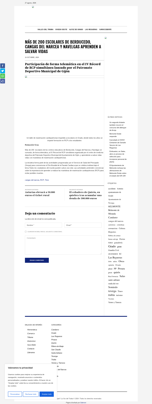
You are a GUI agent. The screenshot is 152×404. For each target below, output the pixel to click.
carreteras (111, 224)
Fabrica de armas (114, 235)
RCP (42, 180)
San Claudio (56, 350)
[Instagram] (111, 3)
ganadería (118, 242)
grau (119, 246)
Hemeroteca (32, 330)
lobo (110, 261)
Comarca (31, 333)
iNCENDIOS (113, 254)
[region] (31, 381)
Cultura (122, 228)
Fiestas (122, 239)
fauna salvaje (113, 239)
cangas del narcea (32, 180)
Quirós (54, 343)
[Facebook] (108, 3)
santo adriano (114, 279)
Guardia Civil (113, 250)
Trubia (53, 360)
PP (115, 268)
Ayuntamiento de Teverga (114, 201)
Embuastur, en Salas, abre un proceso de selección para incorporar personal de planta (118, 156)
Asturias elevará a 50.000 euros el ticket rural (40, 194)
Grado (112, 246)
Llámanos (31, 352)
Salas (122, 276)
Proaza (121, 268)
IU (120, 253)
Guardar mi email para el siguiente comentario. (45, 231)
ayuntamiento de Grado (114, 194)
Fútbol (110, 242)
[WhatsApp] (125, 3)
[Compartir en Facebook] (2, 65)
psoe (110, 272)
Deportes (112, 231)
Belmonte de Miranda (113, 212)
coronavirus (112, 228)
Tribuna (30, 337)
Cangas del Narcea (58, 370)
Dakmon (83, 403)
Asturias (120, 188)
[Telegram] (121, 3)
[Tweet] (2, 70)
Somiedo (113, 287)
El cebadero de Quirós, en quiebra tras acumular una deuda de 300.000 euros (85, 195)
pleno (110, 268)
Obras (121, 261)
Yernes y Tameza (114, 302)
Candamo (113, 217)
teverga (112, 291)
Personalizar (15, 394)
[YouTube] (118, 3)
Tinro (47, 180)
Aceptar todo (47, 394)
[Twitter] (115, 3)
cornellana (120, 225)
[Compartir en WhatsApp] (2, 76)
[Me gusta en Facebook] (2, 81)
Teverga (54, 356)
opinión (111, 265)
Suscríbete (31, 345)
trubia (111, 295)
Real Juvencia (113, 276)
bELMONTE (114, 206)
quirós (117, 272)
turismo (119, 295)
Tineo (120, 291)
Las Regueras (115, 257)
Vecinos (111, 299)
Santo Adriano (56, 353)
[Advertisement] (120, 77)
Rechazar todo (30, 394)
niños (115, 261)
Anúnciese (31, 341)
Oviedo (118, 265)
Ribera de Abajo (57, 346)
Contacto (30, 349)
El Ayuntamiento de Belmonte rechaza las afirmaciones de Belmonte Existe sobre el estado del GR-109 (117, 170)
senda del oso (113, 283)
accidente (112, 188)
